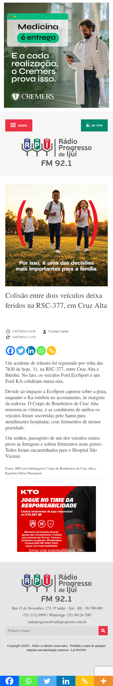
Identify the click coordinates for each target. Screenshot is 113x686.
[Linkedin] (30, 350)
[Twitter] (20, 350)
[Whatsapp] (41, 350)
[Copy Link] (51, 350)
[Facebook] (10, 350)
